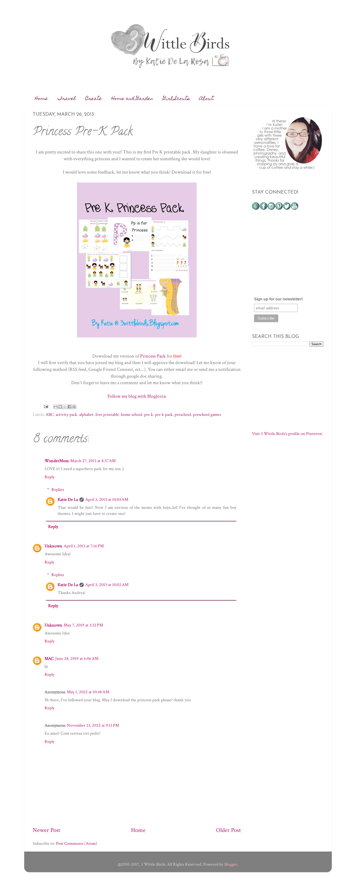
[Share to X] (64, 406)
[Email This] (55, 406)
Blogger (230, 864)
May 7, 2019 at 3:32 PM (83, 625)
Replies (57, 489)
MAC (49, 658)
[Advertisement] (288, 255)
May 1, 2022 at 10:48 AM (88, 692)
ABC (50, 414)
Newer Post (46, 830)
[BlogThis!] (60, 406)
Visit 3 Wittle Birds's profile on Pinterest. (287, 433)
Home (41, 99)
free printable (107, 414)
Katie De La (68, 499)
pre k (148, 414)
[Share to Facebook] (69, 406)
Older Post (228, 830)
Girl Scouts (176, 99)
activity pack (66, 414)
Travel (66, 99)
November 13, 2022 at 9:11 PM (93, 725)
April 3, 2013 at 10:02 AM (107, 584)
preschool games (207, 414)
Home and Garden (132, 99)
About (206, 99)
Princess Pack (153, 356)
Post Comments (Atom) (76, 843)
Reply (49, 477)
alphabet (86, 414)
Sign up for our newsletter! (278, 299)
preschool (183, 414)
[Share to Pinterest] (74, 406)
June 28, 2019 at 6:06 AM (77, 658)
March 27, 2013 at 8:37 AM (93, 461)
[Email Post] (45, 406)
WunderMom (57, 461)
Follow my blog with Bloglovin (137, 396)
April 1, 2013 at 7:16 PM (84, 546)
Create (93, 99)
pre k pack (164, 414)
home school (131, 414)
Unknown (53, 546)
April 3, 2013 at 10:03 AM (106, 499)
